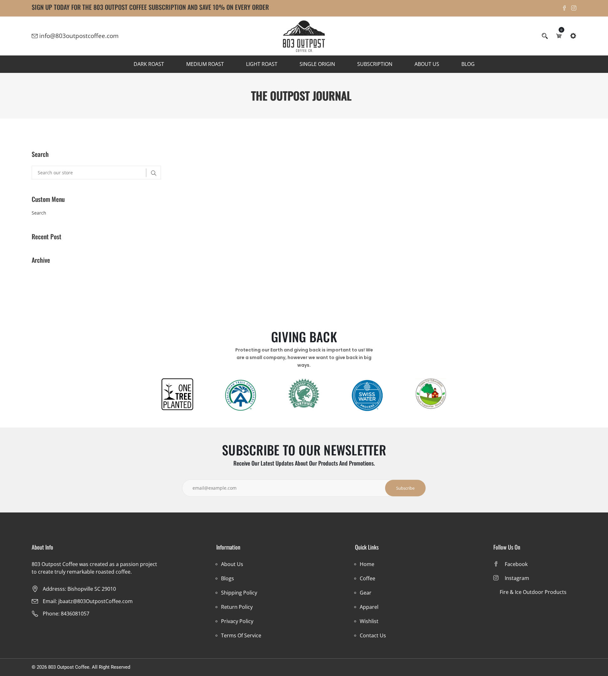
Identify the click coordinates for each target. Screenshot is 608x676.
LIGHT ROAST (261, 64)
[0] (559, 36)
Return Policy (237, 606)
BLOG (468, 64)
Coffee (367, 578)
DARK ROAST (149, 64)
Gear (365, 592)
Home (367, 564)
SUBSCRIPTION (374, 64)
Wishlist (369, 621)
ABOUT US (427, 64)
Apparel (369, 606)
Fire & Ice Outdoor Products (533, 592)
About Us (232, 564)
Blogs (227, 578)
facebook (516, 564)
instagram (517, 578)
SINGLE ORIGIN (317, 64)
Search (39, 213)
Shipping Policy (239, 592)
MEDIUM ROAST (205, 64)
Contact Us (373, 635)
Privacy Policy (237, 621)
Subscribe (405, 488)
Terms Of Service (241, 635)
